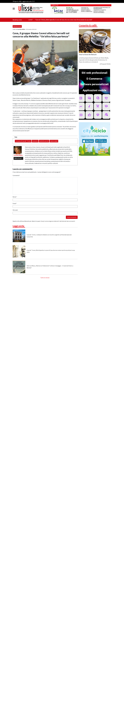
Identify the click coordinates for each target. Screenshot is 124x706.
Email (15, 203)
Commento (16, 175)
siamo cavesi (54, 141)
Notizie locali (17, 26)
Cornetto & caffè (88, 25)
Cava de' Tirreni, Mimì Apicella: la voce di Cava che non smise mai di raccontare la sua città (51, 251)
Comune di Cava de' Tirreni (23, 141)
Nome (15, 197)
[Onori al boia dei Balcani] (95, 41)
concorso (35, 141)
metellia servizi (44, 141)
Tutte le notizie (44, 278)
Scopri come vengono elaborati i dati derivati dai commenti (58, 221)
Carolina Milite (21, 29)
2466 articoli (17, 158)
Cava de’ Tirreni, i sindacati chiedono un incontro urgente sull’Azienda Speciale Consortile (49, 236)
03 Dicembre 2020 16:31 (31, 29)
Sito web (15, 210)
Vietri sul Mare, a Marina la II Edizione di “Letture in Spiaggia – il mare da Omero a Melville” (50, 267)
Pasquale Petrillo (106, 64)
